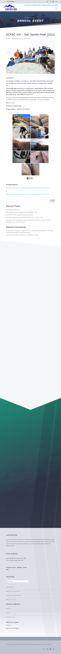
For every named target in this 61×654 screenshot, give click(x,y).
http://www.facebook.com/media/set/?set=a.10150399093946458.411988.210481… (28, 188)
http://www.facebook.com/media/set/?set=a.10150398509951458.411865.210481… (28, 194)
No (15, 468)
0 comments (27, 38)
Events (21, 38)
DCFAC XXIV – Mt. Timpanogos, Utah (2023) (24, 383)
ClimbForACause (13, 644)
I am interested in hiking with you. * (22, 464)
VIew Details (11, 563)
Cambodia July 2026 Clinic (12, 209)
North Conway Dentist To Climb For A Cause (27, 235)
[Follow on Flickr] (56, 1)
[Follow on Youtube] (53, 1)
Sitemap (8, 613)
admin (9, 38)
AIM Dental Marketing (46, 644)
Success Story (11, 572)
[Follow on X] (50, 1)
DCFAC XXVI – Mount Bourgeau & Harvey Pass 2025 (19, 215)
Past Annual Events (15, 591)
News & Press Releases (15, 595)
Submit (17, 483)
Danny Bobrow (10, 230)
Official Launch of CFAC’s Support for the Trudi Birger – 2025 (21, 212)
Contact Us (8, 608)
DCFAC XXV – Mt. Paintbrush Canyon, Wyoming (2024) (28, 337)
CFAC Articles (12, 599)
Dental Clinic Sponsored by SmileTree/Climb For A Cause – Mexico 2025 (24, 217)
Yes (15, 466)
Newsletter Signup (10, 617)
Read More (10, 549)
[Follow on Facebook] (47, 1)
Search (52, 200)
